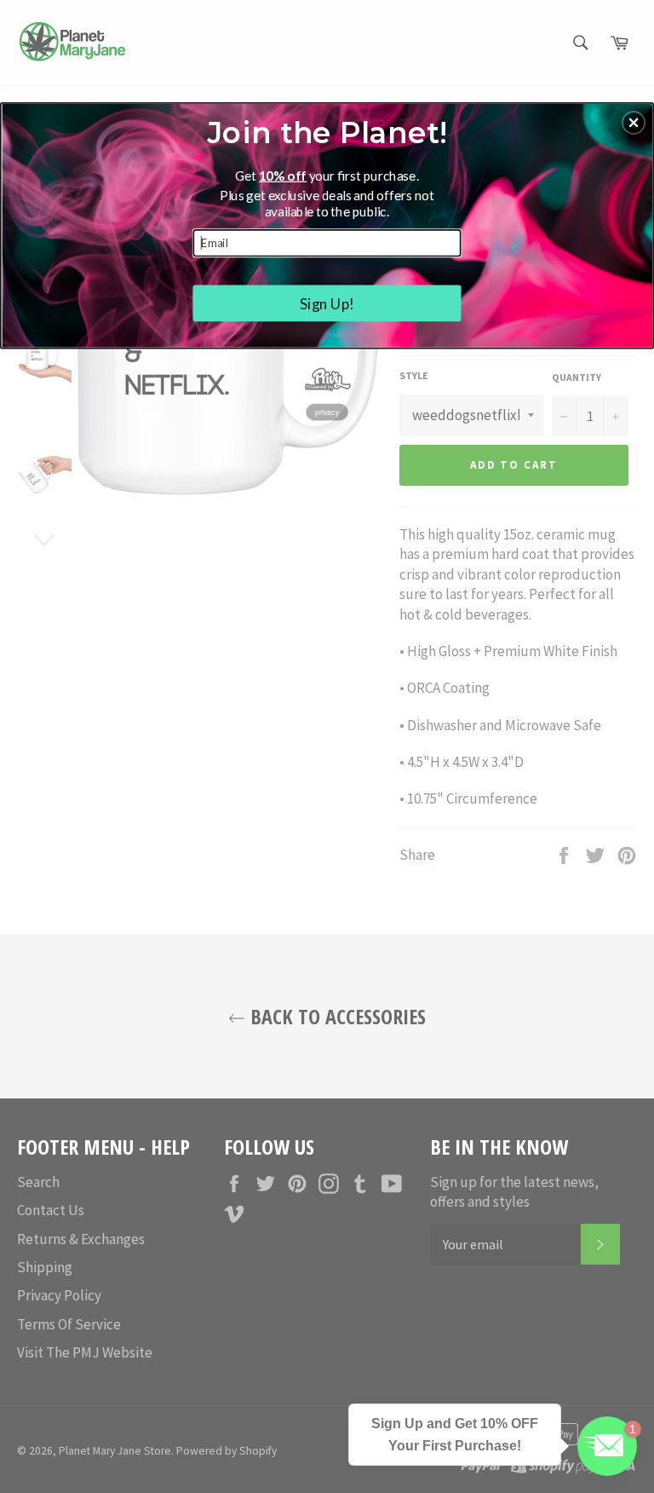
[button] (633, 122)
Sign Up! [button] (327, 302)
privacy (327, 411)
